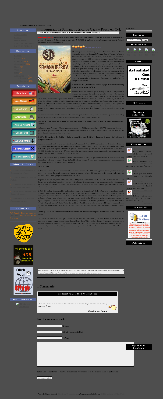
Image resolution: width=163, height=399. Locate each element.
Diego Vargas (138, 181)
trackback (85, 273)
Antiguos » (148, 203)
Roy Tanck (15, 215)
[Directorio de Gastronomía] (23, 306)
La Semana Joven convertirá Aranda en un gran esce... (23, 185)
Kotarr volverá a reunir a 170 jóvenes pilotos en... (23, 192)
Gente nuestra (19, 64)
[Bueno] (78, 47)
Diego (135, 149)
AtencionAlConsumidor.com (68, 394)
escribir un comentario (70, 273)
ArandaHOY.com (93, 394)
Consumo (17, 55)
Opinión (17, 70)
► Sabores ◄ (23, 81)
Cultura (17, 58)
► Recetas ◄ (23, 78)
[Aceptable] (76, 47)
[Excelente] (83, 47)
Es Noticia (18, 61)
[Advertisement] (139, 294)
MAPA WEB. (119, 394)
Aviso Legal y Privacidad (24, 43)
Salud (16, 72)
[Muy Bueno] (81, 47)
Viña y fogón (19, 75)
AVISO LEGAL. (107, 394)
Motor (16, 67)
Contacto (17, 37)
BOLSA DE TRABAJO (23, 46)
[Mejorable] (73, 47)
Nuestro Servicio (20, 34)
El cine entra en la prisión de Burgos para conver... (22, 199)
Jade (135, 171)
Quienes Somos (20, 40)
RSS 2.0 (52, 273)
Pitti (134, 159)
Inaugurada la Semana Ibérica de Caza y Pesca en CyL (80, 29)
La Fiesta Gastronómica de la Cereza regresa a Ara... (23, 171)
